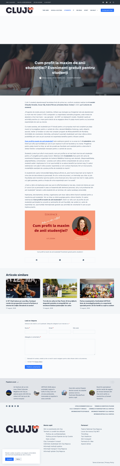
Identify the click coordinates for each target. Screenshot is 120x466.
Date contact (50, 439)
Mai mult (93, 10)
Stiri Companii (86, 439)
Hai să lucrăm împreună (24, 2)
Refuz (18, 459)
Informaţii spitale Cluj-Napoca (104, 414)
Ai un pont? (47, 2)
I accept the (34, 361)
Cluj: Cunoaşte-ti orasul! (78, 408)
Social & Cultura (56, 10)
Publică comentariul (33, 367)
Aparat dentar (86, 444)
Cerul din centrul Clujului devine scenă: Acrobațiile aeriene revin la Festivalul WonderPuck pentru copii (77, 392)
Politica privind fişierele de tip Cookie (59, 436)
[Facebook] (103, 2)
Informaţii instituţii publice (80, 411)
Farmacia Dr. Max (87, 441)
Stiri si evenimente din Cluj (83, 406)
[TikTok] (110, 2)
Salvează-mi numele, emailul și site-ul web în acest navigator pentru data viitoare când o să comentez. (57, 358)
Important (77, 78)
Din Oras (79, 10)
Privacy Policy (38, 361)
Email (51, 328)
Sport (86, 10)
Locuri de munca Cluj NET (90, 431)
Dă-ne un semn (38, 2)
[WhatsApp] (83, 260)
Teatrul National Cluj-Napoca (91, 429)
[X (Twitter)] (60, 260)
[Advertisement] (60, 30)
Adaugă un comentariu (33, 337)
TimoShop (84, 434)
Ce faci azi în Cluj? (107, 10)
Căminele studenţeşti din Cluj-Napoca (101, 408)
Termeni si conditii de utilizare (104, 406)
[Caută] (113, 2)
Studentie (67, 10)
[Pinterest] (15, 406)
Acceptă (9, 459)
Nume (27, 328)
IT (73, 10)
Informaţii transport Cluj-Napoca (102, 411)
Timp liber (45, 10)
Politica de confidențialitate (55, 434)
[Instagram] (106, 2)
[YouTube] (18, 406)
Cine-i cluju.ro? (10, 2)
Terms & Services (98, 462)
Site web (76, 328)
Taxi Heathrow (86, 436)
